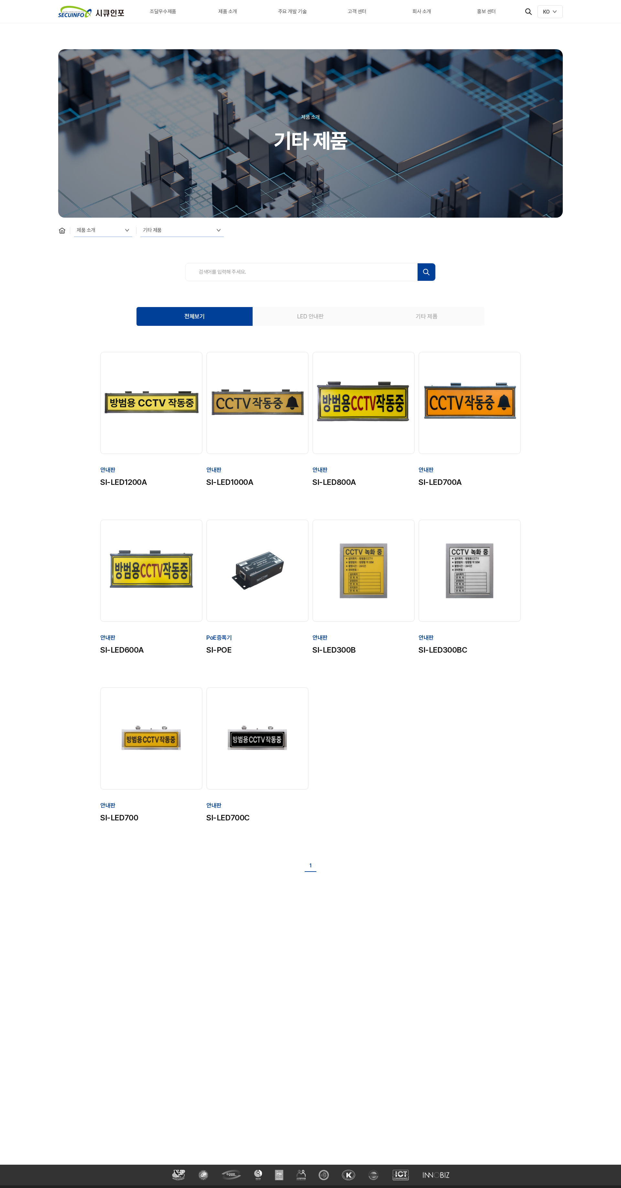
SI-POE (219, 650)
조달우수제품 (163, 11)
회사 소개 (421, 11)
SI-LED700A (440, 482)
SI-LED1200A (123, 482)
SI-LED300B (334, 650)
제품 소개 (227, 11)
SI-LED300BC (443, 650)
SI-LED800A (334, 482)
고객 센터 (357, 11)
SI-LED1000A (230, 482)
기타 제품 (152, 230)
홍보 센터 (486, 11)
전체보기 (194, 316)
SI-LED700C (228, 817)
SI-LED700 (119, 817)
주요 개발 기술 (292, 11)
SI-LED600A (122, 650)
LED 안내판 (310, 316)
